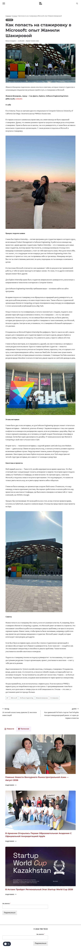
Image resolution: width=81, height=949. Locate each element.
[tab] (9, 729)
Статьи (14, 16)
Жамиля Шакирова (42, 698)
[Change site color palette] (7, 944)
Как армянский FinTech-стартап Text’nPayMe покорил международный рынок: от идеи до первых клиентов (61, 713)
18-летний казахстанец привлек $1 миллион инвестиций (19, 712)
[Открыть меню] (3, 3)
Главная (8, 16)
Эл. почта (6, 903)
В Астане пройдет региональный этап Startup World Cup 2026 (39, 889)
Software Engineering (26, 698)
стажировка (54, 698)
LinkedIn (19, 99)
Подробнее (10, 785)
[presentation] (40, 754)
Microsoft (14, 698)
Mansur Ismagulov (11, 41)
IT (7, 698)
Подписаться (9, 913)
